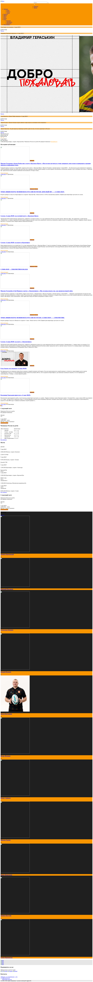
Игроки (2, 515)
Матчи (35, 7)
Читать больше (4, 173)
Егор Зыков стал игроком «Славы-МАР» (14, 368)
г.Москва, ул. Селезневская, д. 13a (9, 976)
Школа (5, 15)
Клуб (4, 19)
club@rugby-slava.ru (7, 979)
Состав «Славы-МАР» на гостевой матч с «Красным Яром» (20, 216)
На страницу (4, 492)
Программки (6, 24)
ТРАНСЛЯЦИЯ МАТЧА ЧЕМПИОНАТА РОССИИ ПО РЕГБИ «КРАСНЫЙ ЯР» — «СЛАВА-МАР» (33, 192)
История (8, 20)
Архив (8, 13)
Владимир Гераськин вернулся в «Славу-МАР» (16, 395)
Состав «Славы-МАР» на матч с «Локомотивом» (16, 341)
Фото (4, 16)
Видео (5, 18)
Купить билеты (4, 423)
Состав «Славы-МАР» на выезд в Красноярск (15, 242)
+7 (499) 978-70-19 (5, 978)
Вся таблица (4, 439)
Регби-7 (8, 11)
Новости (36, 6)
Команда (5, 14)
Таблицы (5, 9)
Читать (2, 31)
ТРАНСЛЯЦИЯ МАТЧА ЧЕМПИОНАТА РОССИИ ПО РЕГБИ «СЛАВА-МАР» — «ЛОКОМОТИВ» (33, 317)
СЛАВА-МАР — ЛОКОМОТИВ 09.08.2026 (14, 269)
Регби (7, 10)
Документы (9, 22)
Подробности (54, 141)
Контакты (8, 23)
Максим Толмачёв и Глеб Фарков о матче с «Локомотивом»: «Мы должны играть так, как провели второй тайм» (37, 291)
